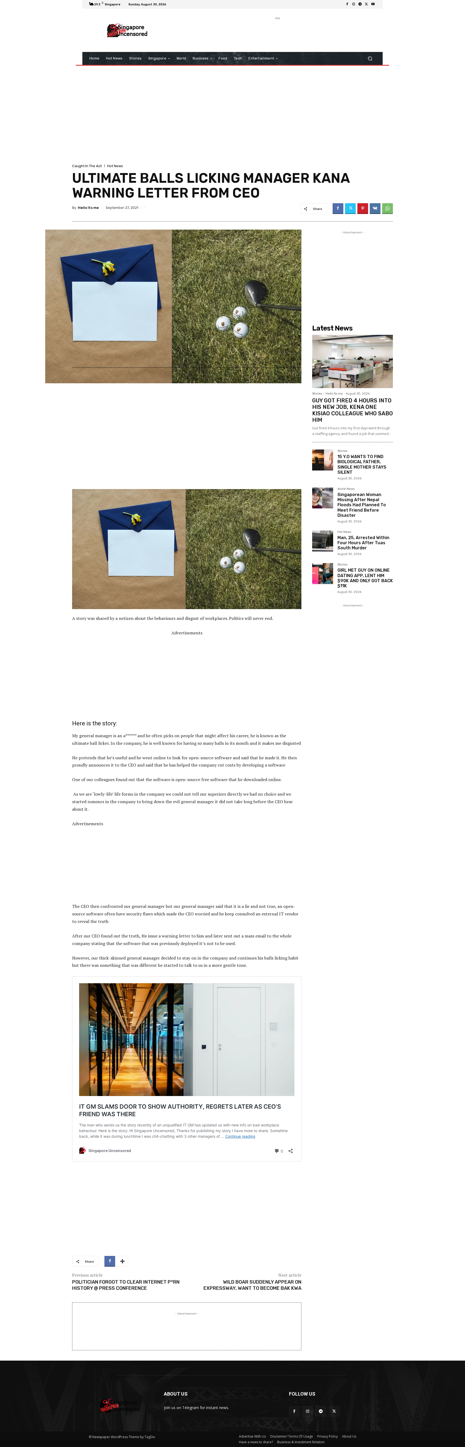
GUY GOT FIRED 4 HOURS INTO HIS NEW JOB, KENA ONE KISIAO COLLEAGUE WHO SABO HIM (352, 410)
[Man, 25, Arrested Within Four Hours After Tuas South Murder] (322, 541)
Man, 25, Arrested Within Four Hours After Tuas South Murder (363, 542)
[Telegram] (360, 4)
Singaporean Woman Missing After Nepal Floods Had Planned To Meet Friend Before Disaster (361, 505)
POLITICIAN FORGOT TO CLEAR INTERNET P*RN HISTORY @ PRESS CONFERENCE (125, 1285)
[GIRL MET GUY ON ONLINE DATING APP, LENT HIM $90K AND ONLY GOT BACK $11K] (322, 573)
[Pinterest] (362, 208)
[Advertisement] (277, 33)
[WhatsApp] (387, 208)
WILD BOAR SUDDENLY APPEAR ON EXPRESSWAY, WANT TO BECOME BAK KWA (252, 1285)
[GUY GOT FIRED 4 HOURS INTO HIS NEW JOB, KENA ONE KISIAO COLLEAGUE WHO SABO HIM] (352, 361)
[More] (122, 1261)
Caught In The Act (87, 166)
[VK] (375, 208)
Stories (317, 393)
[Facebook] (347, 4)
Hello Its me (88, 207)
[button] (370, 58)
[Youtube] (373, 4)
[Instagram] (353, 4)
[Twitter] (366, 4)
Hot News (115, 166)
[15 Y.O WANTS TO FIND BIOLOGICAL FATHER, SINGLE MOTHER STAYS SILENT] (322, 459)
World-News (346, 489)
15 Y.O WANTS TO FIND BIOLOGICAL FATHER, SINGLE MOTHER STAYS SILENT (361, 464)
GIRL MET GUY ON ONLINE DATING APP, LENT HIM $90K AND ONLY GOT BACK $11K (365, 578)
